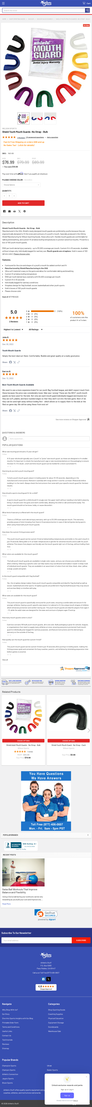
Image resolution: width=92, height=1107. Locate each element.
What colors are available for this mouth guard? (20, 554)
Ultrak (49, 1065)
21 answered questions (35, 137)
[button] (46, 915)
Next (88, 730)
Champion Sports (9, 1065)
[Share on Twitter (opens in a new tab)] (14, 362)
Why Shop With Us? (10, 1010)
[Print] (14, 211)
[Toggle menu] (3, 3)
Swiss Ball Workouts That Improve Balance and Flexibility (19, 891)
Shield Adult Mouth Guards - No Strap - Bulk (23, 745)
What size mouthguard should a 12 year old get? (20, 452)
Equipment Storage (56, 1022)
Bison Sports (7, 1083)
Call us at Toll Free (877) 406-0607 (46, 973)
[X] (19, 211)
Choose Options (23, 741)
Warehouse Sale (54, 1031)
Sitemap (5, 1048)
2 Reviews (17, 322)
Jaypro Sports (8, 1078)
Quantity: (7, 191)
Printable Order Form (10, 1022)
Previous (3, 730)
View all (5, 660)
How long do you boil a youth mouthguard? (18, 471)
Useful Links (7, 1031)
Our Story (5, 1014)
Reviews (5, 1044)
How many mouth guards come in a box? (17, 618)
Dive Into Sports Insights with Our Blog (17, 1018)
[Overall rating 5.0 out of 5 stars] (9, 137)
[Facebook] (4, 211)
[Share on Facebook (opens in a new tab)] (10, 362)
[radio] (46, 311)
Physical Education (55, 1018)
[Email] (9, 211)
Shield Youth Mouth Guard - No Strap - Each (69, 745)
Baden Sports (52, 1070)
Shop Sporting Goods (56, 1010)
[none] (46, 67)
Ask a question (52, 137)
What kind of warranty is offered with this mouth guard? (23, 512)
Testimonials (7, 1040)
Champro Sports (8, 1070)
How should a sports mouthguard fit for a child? (20, 493)
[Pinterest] (24, 211)
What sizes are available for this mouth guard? (19, 595)
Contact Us (6, 1035)
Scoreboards (53, 1027)
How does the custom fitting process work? (18, 532)
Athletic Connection (10, 1074)
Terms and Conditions (11, 1027)
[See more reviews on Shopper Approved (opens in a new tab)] (18, 362)
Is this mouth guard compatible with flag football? (20, 576)
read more (6, 904)
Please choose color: (17, 180)
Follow (4, 454)
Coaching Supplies (55, 1014)
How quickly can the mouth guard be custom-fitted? (21, 640)
